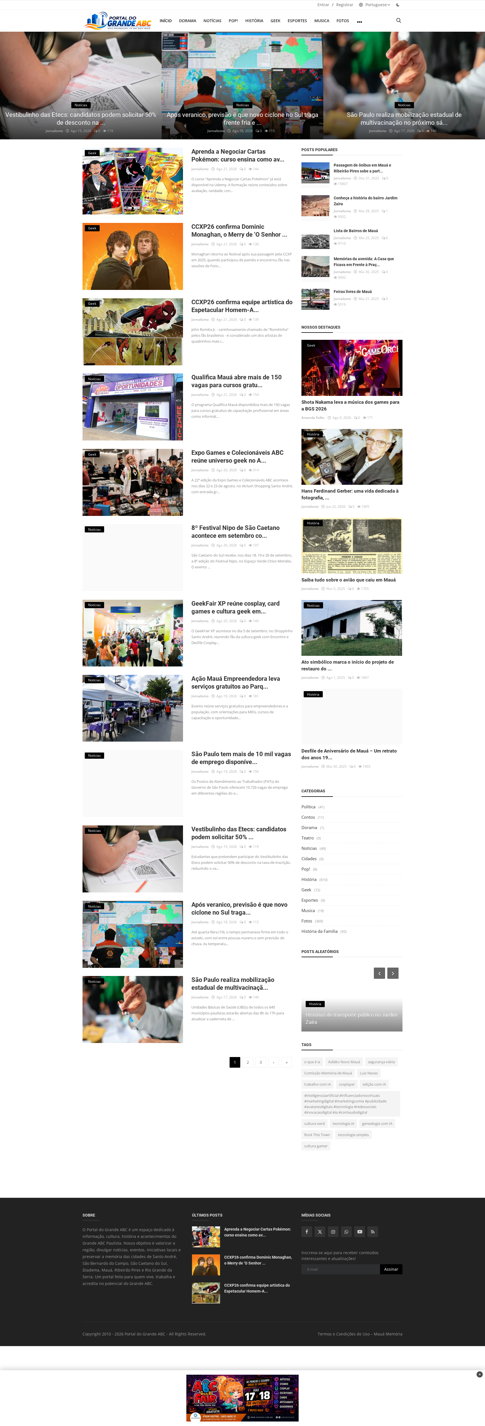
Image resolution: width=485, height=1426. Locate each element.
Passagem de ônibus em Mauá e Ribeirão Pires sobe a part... (362, 168)
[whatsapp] (346, 1231)
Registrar (344, 4)
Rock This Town (317, 1134)
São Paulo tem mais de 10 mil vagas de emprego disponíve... (241, 758)
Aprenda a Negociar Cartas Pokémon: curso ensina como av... (237, 155)
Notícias (212, 20)
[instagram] (333, 1231)
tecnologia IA (343, 1123)
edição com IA (374, 1084)
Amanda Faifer (313, 417)
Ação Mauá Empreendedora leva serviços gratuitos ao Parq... (235, 682)
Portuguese (375, 4)
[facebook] (306, 1231)
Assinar (391, 1269)
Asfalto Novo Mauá (344, 1061)
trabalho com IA (317, 1084)
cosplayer (347, 1084)
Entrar (323, 4)
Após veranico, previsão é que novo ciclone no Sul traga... (239, 908)
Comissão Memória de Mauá (328, 1073)
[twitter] (320, 1231)
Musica (321, 20)
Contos (308, 817)
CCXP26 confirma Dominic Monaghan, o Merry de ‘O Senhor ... (239, 230)
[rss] (372, 1231)
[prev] (9, 85)
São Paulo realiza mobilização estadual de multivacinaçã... (232, 983)
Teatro (307, 838)
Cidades (309, 858)
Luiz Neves (369, 1073)
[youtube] (359, 1231)
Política (308, 806)
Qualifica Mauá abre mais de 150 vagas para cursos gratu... (236, 381)
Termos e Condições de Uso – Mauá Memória (360, 1334)
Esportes (297, 20)
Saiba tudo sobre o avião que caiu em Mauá (348, 580)
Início (166, 20)
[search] (398, 20)
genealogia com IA (377, 1123)
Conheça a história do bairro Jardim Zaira (365, 201)
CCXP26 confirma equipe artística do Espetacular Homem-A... (241, 306)
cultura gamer (316, 1145)
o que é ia (312, 1061)
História (254, 20)
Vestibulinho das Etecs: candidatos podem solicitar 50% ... (238, 833)
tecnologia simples (353, 1134)
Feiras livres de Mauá (353, 291)
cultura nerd (314, 1123)
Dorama (187, 20)
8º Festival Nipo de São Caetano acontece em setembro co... (235, 531)
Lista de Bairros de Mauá (356, 231)
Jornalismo (54, 130)
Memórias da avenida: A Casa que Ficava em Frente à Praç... (364, 262)
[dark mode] (398, 5)
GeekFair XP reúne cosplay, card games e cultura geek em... (235, 607)
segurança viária (381, 1061)
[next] (475, 85)
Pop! (233, 20)
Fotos (343, 20)
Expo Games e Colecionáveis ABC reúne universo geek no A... (237, 456)
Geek (275, 20)
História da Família (319, 931)
